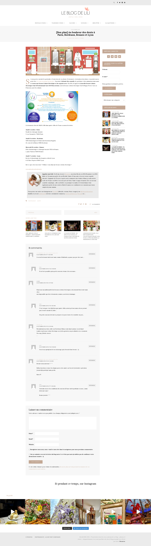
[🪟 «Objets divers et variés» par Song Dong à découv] (113, 511)
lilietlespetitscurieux (87, 191)
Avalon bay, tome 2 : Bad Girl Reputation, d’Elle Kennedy (118, 124)
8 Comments (96, 204)
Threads (79, 194)
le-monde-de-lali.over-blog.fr (47, 253)
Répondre (92, 254)
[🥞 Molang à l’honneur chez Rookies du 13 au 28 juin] (12, 511)
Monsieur (67, 174)
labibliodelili (42, 194)
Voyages (84, 23)
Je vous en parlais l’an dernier (45, 81)
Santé (39, 201)
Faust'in (39, 324)
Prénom (104, 69)
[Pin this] (86, 204)
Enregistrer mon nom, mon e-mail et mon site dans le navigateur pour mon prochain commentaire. (61, 449)
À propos (29, 537)
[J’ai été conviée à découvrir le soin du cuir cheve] (88, 511)
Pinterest (74, 194)
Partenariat (32, 201)
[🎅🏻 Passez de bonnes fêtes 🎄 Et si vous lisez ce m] (138, 511)
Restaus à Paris (40, 23)
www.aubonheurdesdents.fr (34, 169)
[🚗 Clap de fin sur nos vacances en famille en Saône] (63, 511)
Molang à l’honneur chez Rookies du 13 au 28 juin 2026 (118, 140)
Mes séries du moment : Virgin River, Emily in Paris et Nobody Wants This (118, 132)
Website (31, 444)
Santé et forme (79, 38)
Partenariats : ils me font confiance (47, 537)
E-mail (105, 76)
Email (31, 439)
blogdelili (55, 191)
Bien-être (96, 23)
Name (31, 433)
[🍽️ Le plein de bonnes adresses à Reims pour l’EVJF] (37, 511)
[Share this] (78, 204)
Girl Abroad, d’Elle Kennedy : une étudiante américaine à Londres (118, 115)
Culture (72, 23)
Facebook (68, 194)
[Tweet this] (81, 204)
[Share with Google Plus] (83, 204)
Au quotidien (109, 23)
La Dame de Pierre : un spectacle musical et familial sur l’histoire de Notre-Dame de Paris (118, 149)
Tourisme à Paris (57, 23)
